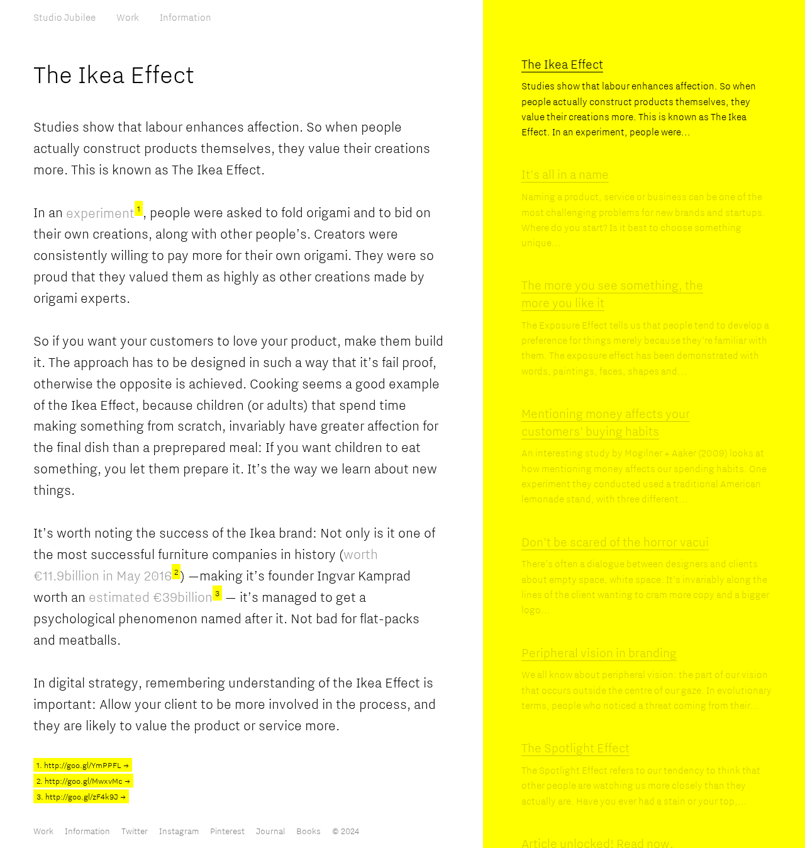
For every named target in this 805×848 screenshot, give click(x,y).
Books (308, 831)
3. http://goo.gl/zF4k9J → (81, 796)
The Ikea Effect (562, 64)
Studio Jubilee (64, 17)
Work (127, 17)
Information (185, 17)
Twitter (134, 831)
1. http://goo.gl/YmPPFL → (82, 765)
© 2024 (345, 831)
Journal (270, 831)
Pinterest (227, 831)
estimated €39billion (154, 597)
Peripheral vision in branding (599, 652)
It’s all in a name (565, 174)
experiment (103, 213)
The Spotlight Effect (575, 747)
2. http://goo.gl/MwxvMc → (83, 781)
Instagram (179, 831)
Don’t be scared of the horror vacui (615, 542)
